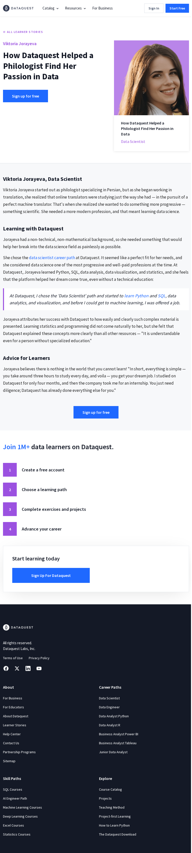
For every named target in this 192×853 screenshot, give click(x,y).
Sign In (153, 8)
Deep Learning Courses (20, 816)
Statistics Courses (16, 834)
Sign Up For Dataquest (51, 575)
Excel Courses (13, 825)
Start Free (177, 8)
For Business (102, 8)
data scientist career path (52, 257)
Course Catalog (110, 789)
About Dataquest (15, 716)
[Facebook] (6, 668)
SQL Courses (12, 789)
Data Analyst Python (114, 716)
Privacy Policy (39, 658)
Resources (73, 8)
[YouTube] (39, 668)
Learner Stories (14, 725)
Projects (105, 798)
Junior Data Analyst (113, 752)
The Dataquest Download (117, 834)
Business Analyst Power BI (118, 734)
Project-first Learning (115, 816)
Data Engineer (109, 707)
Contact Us (11, 743)
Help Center (12, 734)
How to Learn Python (114, 825)
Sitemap (9, 761)
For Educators (13, 707)
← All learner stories (23, 32)
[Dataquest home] (18, 8)
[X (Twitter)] (17, 668)
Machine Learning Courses (22, 807)
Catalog (48, 8)
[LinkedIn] (28, 668)
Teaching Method (111, 807)
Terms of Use (13, 658)
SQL (162, 296)
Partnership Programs (19, 752)
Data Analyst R (109, 725)
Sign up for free (25, 96)
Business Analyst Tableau (117, 743)
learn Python (136, 296)
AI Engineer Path (15, 798)
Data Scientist (109, 698)
